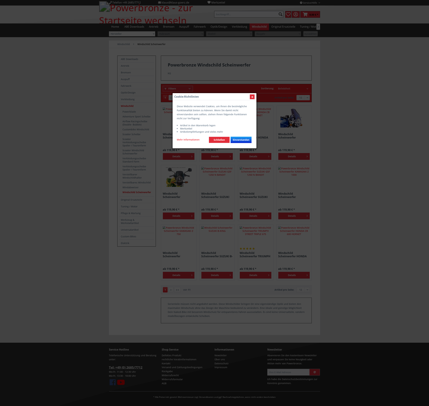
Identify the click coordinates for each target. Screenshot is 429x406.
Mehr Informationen (188, 139)
